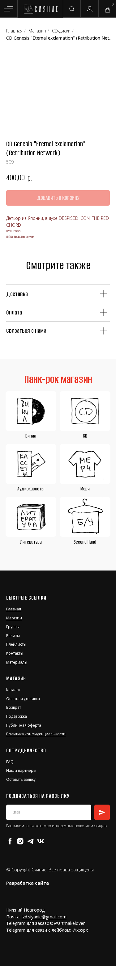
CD (85, 436)
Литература (31, 542)
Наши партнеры (21, 770)
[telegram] (30, 841)
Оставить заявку (21, 779)
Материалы (16, 662)
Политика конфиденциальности (36, 734)
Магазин (14, 618)
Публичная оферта (23, 725)
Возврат (13, 707)
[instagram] (20, 841)
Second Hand (85, 542)
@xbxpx (80, 930)
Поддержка (16, 716)
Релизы (13, 635)
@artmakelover (69, 923)
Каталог (13, 689)
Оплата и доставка (23, 698)
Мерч (85, 488)
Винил (30, 436)
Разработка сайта (27, 883)
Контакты (14, 653)
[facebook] (10, 841)
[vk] (41, 841)
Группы (12, 626)
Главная (13, 609)
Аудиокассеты (31, 488)
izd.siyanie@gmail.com (44, 917)
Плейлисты (16, 644)
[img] (40, 9)
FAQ (10, 761)
